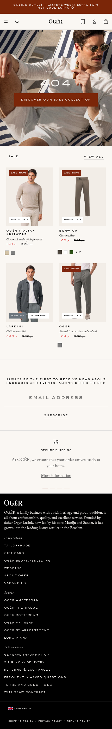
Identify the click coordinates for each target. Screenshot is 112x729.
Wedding (13, 568)
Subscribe (56, 415)
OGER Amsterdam (21, 600)
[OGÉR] (56, 21)
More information (56, 476)
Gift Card (14, 553)
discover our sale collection (56, 99)
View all (94, 156)
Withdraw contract (25, 692)
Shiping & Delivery (24, 662)
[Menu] (6, 22)
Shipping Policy (21, 721)
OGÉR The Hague (21, 607)
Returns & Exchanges (27, 669)
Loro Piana (16, 637)
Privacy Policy (50, 721)
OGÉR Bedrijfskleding (27, 560)
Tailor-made (17, 545)
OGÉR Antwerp (18, 622)
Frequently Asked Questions (35, 677)
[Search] (17, 21)
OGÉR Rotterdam (21, 615)
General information (27, 654)
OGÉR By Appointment (26, 630)
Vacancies (15, 583)
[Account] (94, 21)
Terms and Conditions (28, 685)
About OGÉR (16, 575)
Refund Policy (78, 721)
